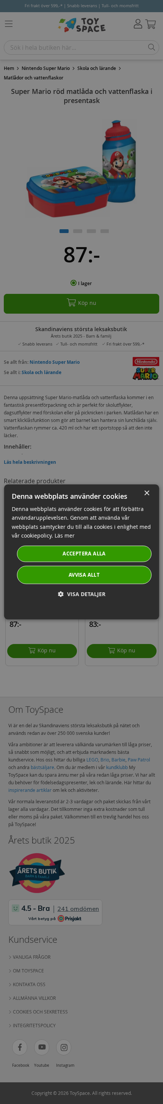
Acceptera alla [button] (84, 553)
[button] (81, 594)
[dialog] (81, 551)
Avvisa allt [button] (84, 575)
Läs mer (65, 535)
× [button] (146, 493)
